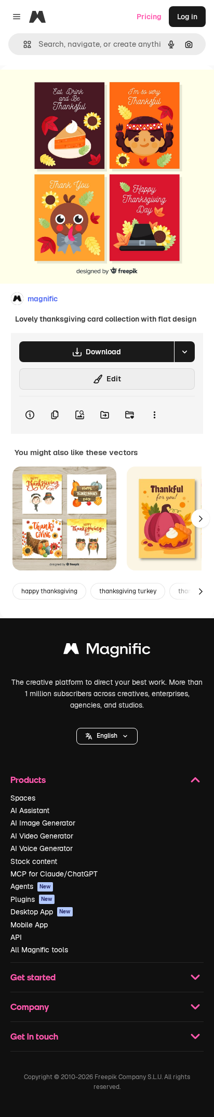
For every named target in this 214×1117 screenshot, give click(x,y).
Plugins (31, 899)
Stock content (33, 861)
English (107, 736)
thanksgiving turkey (127, 591)
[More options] (154, 415)
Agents (30, 886)
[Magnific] (107, 651)
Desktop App (40, 911)
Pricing (149, 16)
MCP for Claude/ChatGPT (54, 874)
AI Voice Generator (41, 848)
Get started (33, 977)
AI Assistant (29, 810)
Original (66, 89)
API (16, 937)
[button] (107, 736)
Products (28, 779)
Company (29, 1006)
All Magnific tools (39, 949)
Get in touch (34, 1036)
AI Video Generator (41, 836)
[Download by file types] (184, 351)
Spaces (22, 798)
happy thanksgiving (49, 591)
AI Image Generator (42, 823)
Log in (187, 16)
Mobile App (29, 924)
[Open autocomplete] (23, 44)
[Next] (200, 518)
